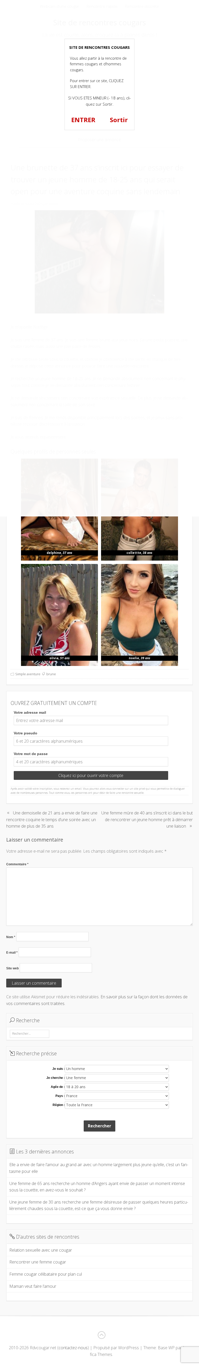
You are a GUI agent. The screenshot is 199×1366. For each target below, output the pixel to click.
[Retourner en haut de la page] (101, 1335)
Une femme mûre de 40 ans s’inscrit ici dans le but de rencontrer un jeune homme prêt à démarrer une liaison (147, 819)
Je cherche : (55, 1078)
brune (51, 674)
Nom (10, 937)
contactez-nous (73, 1348)
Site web (12, 968)
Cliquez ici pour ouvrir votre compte (90, 775)
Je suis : (58, 1069)
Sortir (119, 119)
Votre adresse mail (30, 712)
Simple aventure (27, 674)
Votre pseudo (25, 733)
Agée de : (58, 1087)
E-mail (12, 952)
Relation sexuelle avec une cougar (40, 1250)
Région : (59, 1105)
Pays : (60, 1096)
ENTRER (83, 119)
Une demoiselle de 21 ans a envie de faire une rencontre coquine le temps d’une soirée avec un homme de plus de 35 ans (51, 819)
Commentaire (17, 864)
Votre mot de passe (31, 754)
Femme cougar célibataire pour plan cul (45, 1274)
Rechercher (99, 1126)
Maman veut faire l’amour (32, 1286)
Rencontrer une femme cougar (37, 1262)
